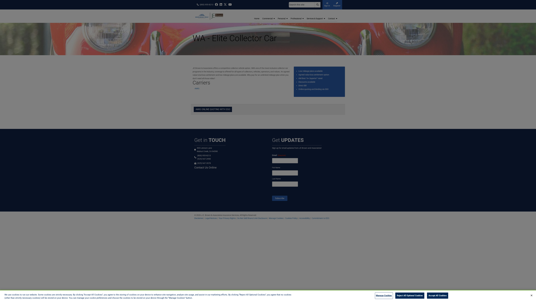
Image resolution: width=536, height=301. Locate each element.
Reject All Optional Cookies (410, 295)
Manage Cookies (384, 295)
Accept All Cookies (438, 295)
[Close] (531, 295)
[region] (268, 295)
